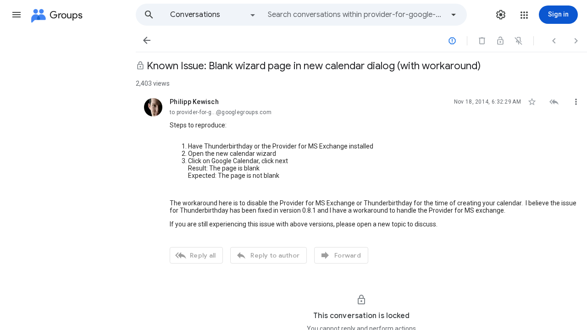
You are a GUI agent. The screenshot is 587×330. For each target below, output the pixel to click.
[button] (17, 15)
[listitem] (361, 179)
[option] (213, 14)
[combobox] (355, 14)
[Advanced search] (453, 14)
